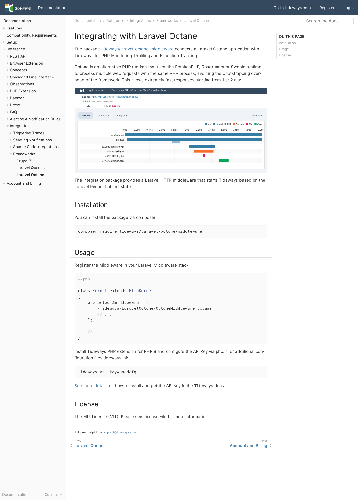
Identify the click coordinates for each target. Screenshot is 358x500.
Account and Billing (24, 183)
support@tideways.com (120, 432)
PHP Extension (23, 91)
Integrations (20, 126)
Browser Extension (26, 63)
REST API (18, 56)
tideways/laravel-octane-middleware (137, 49)
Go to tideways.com (292, 7)
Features (14, 28)
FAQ (13, 112)
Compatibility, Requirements (32, 35)
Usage (284, 49)
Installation (287, 43)
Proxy (15, 105)
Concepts (18, 70)
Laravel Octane (30, 175)
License (285, 55)
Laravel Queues (31, 168)
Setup (12, 42)
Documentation (52, 7)
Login (348, 7)
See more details (91, 385)
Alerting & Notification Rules (35, 119)
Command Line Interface (32, 77)
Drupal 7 (24, 161)
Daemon (17, 98)
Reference (16, 49)
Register (327, 7)
